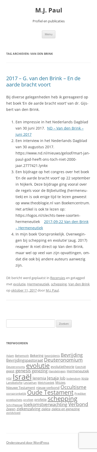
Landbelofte (14, 382)
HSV (9, 378)
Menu (49, 34)
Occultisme (73, 386)
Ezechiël (80, 367)
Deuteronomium (63, 359)
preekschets (14, 400)
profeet (28, 400)
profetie (40, 399)
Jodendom (73, 378)
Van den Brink (79, 284)
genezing (40, 370)
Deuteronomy (15, 367)
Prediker (80, 393)
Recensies (57, 277)
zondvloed (13, 413)
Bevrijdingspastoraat (24, 360)
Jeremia (39, 378)
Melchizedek (46, 382)
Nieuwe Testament (20, 387)
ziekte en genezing (65, 409)
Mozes (60, 382)
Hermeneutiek (38, 284)
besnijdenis (52, 355)
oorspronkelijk (16, 393)
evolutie (19, 284)
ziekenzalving (28, 408)
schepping (59, 284)
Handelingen (57, 371)
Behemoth (22, 355)
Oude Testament (50, 392)
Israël (22, 377)
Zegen (11, 409)
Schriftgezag (14, 405)
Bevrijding (72, 355)
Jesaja (53, 378)
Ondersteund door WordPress (27, 442)
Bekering (36, 355)
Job (62, 378)
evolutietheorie (62, 366)
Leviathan (30, 382)
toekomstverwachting (45, 404)
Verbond (78, 404)
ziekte (45, 409)
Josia (84, 378)
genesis (23, 371)
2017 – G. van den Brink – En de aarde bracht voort (43, 81)
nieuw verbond (47, 387)
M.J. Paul (48, 10)
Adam (10, 355)
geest (10, 371)
